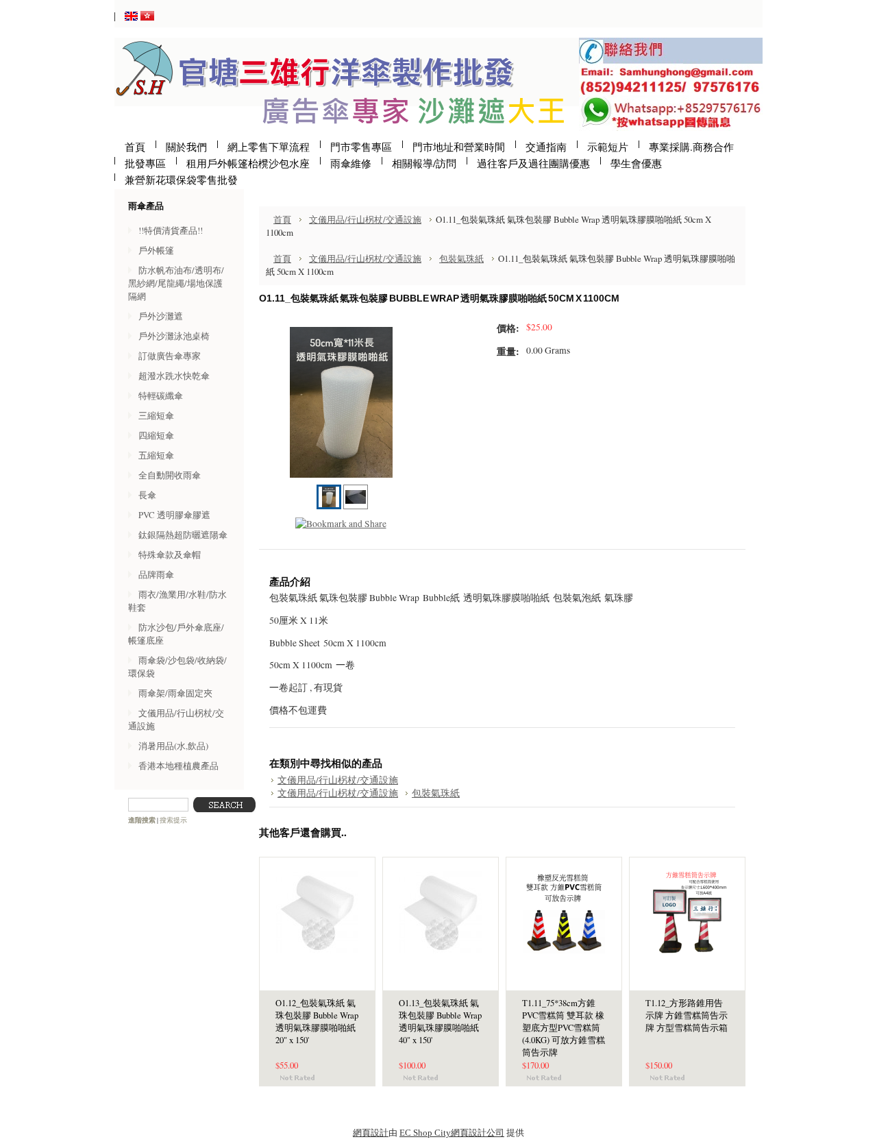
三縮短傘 (156, 415)
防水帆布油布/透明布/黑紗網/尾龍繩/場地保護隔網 (176, 283)
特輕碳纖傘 (160, 395)
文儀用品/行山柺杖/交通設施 (365, 219)
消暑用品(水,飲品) (173, 746)
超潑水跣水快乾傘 (174, 375)
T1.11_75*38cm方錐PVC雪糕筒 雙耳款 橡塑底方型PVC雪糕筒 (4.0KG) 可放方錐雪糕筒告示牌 (563, 1027)
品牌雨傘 (156, 574)
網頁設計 (370, 1132)
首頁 (282, 219)
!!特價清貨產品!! (170, 230)
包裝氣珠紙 (461, 258)
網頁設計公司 (477, 1132)
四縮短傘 (156, 435)
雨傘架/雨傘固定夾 (175, 693)
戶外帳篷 (156, 250)
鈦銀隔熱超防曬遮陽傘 (182, 534)
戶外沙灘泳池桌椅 (174, 336)
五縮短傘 (156, 455)
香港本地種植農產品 (178, 765)
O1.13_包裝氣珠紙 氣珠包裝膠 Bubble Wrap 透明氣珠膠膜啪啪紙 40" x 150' (440, 1021)
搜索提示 (173, 820)
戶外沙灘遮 (160, 316)
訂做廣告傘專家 (169, 356)
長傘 (147, 495)
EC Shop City (425, 1132)
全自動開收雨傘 (169, 475)
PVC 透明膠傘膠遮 (174, 515)
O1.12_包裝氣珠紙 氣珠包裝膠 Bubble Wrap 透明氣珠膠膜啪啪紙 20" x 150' (316, 1021)
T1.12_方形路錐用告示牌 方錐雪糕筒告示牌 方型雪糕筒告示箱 (686, 1015)
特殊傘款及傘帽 (169, 554)
